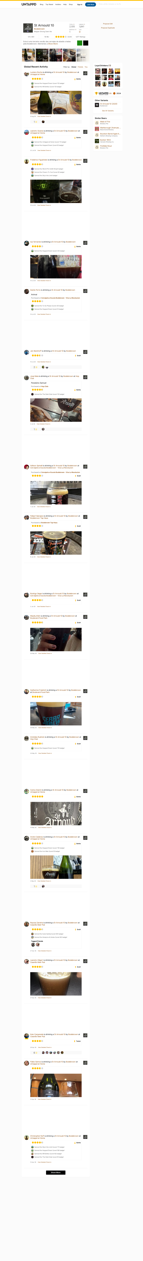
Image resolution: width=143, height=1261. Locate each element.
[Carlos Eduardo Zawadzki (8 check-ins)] (104, 71)
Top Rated (49, 4)
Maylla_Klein (35, 616)
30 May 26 (33, 653)
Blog (41, 4)
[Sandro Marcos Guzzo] (47, 1052)
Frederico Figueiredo (38, 160)
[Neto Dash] (43, 429)
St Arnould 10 (58, 72)
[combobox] (110, 4)
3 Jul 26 (32, 424)
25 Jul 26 (33, 150)
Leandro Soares (36, 131)
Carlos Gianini (36, 790)
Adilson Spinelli (36, 466)
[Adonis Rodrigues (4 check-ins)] (111, 84)
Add (85, 43)
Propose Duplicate (108, 28)
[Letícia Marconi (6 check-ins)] (111, 71)
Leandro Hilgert (36, 960)
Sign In (79, 4)
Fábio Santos (35, 1062)
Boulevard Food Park (38, 618)
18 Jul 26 (33, 280)
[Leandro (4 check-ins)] (104, 84)
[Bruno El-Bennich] (62, 1052)
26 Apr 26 (33, 1047)
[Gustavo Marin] (43, 121)
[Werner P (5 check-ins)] (111, 77)
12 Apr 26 (33, 1099)
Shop (71, 4)
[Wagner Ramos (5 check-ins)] (104, 77)
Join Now (90, 4)
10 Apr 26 (33, 1162)
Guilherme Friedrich (38, 690)
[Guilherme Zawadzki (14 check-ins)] (98, 71)
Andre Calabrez (36, 837)
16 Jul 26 (33, 362)
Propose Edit (108, 24)
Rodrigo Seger (36, 594)
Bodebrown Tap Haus (39, 518)
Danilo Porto (35, 290)
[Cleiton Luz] (58, 1052)
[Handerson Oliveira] (43, 886)
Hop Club (44, 386)
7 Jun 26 (32, 506)
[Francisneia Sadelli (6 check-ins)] (117, 71)
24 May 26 (33, 753)
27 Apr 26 (33, 951)
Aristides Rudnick (37, 737)
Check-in (79, 43)
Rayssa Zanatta (36, 923)
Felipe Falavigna (36, 516)
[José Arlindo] (43, 1052)
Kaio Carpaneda (36, 1034)
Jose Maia (34, 376)
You (86, 67)
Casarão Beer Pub (37, 925)
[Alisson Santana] (50, 1052)
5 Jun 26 (32, 606)
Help (65, 4)
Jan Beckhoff (35, 351)
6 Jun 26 (32, 557)
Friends (80, 67)
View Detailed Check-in (44, 116)
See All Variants (108, 111)
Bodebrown (39, 29)
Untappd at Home (37, 74)
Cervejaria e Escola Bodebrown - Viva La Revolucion (60, 298)
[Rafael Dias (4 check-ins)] (98, 84)
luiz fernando (35, 242)
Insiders (58, 4)
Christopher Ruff (37, 1136)
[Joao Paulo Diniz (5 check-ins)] (117, 77)
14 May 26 (33, 827)
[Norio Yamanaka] (54, 1052)
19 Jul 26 (33, 205)
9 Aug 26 (33, 116)
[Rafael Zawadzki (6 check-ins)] (98, 77)
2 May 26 (33, 881)
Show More (53, 44)
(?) (110, 93)
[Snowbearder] (47, 367)
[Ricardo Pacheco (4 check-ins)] (117, 84)
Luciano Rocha (36, 72)
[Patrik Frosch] (43, 367)
